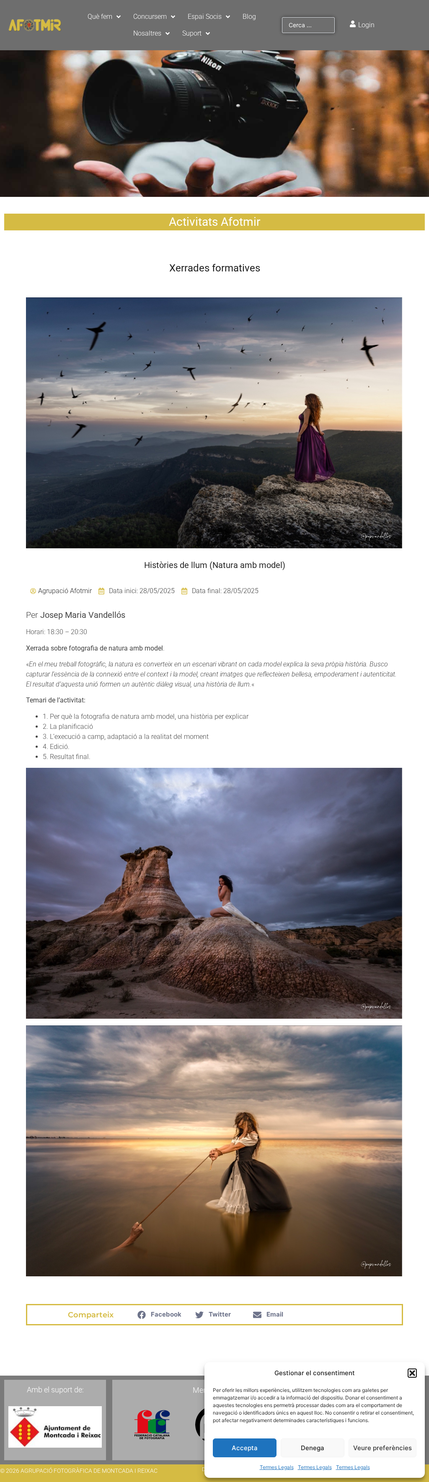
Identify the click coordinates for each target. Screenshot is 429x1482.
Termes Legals (277, 1467)
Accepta (245, 1448)
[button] (412, 1373)
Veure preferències (382, 1448)
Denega (312, 1448)
